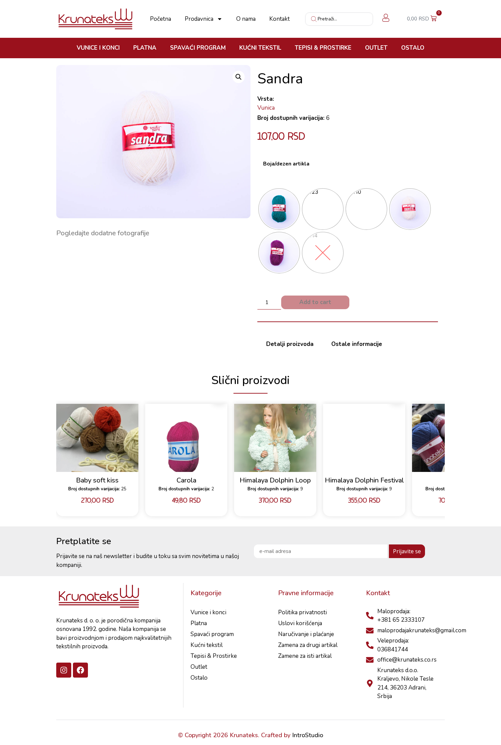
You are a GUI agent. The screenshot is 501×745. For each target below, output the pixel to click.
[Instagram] (63, 670)
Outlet (376, 48)
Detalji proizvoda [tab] (290, 344)
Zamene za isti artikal (305, 656)
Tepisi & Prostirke (323, 48)
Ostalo (412, 48)
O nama (246, 19)
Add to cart (315, 302)
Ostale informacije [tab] (356, 344)
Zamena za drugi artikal (307, 645)
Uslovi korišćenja (300, 623)
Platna (144, 48)
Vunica (266, 108)
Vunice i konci (98, 48)
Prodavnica (199, 19)
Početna (160, 19)
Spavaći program (198, 48)
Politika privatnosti (302, 612)
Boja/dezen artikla (286, 164)
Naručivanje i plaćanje (306, 634)
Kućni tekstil (260, 48)
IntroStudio (307, 735)
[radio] (279, 209)
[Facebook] (80, 670)
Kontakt (279, 19)
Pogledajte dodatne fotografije (102, 233)
